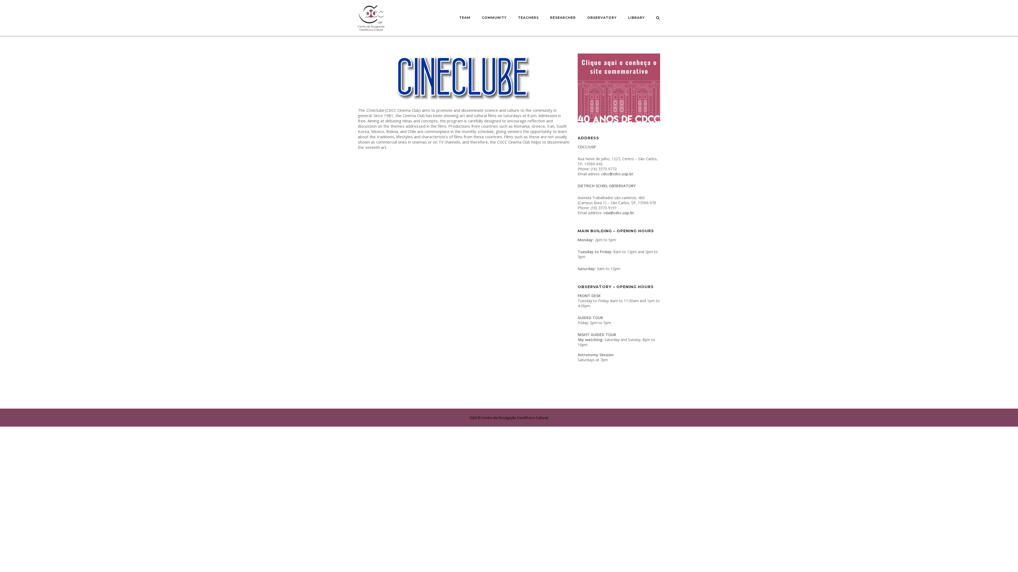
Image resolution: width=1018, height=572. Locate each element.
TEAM (464, 18)
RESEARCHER (563, 18)
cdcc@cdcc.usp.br (617, 173)
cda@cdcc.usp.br (618, 212)
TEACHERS (528, 18)
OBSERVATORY (602, 18)
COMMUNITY (494, 18)
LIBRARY (636, 18)
